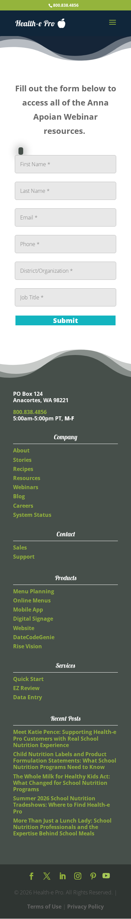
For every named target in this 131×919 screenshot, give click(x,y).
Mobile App (28, 609)
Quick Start (28, 679)
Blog (19, 496)
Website (23, 628)
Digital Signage (33, 618)
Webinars (25, 487)
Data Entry (27, 697)
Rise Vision (27, 646)
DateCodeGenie (33, 637)
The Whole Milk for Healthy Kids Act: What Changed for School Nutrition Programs (61, 783)
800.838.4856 (66, 5)
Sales (20, 547)
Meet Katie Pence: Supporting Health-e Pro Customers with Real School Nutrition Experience (64, 738)
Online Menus (32, 600)
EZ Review (26, 688)
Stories (22, 460)
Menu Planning (33, 591)
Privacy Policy (85, 906)
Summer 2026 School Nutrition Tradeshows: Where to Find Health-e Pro (61, 805)
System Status (32, 514)
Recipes (23, 469)
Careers (23, 505)
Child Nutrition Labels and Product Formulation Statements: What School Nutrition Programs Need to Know (64, 760)
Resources (26, 478)
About (21, 450)
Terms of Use (44, 906)
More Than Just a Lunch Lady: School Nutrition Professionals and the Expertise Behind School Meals (62, 827)
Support (24, 556)
